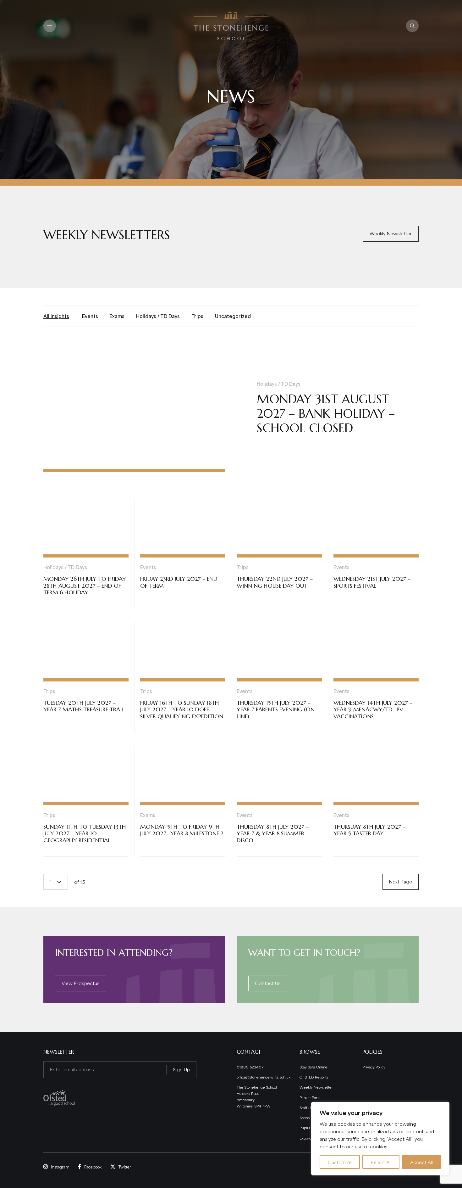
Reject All (381, 1161)
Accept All (421, 1161)
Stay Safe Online (313, 1066)
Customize (340, 1161)
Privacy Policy (373, 1066)
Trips (197, 315)
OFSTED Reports (314, 1076)
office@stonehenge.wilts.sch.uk (263, 1076)
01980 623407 (250, 1066)
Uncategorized (233, 315)
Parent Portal (311, 1097)
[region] (380, 1138)
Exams (116, 315)
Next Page (400, 881)
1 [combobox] (51, 881)
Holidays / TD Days (158, 315)
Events (90, 315)
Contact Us (268, 982)
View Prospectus (81, 982)
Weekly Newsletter (391, 233)
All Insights (56, 315)
